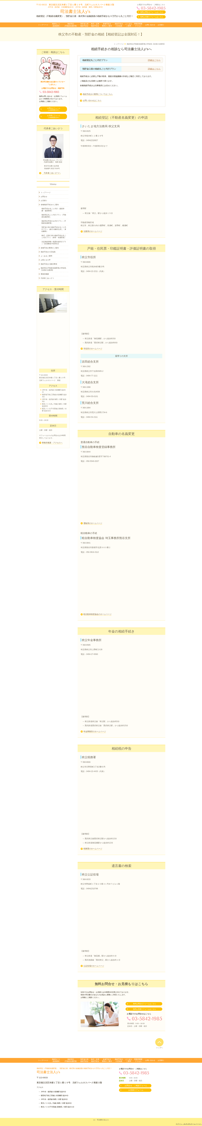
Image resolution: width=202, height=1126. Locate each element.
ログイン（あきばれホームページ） (189, 1124)
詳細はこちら (154, 60)
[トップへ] (159, 1042)
